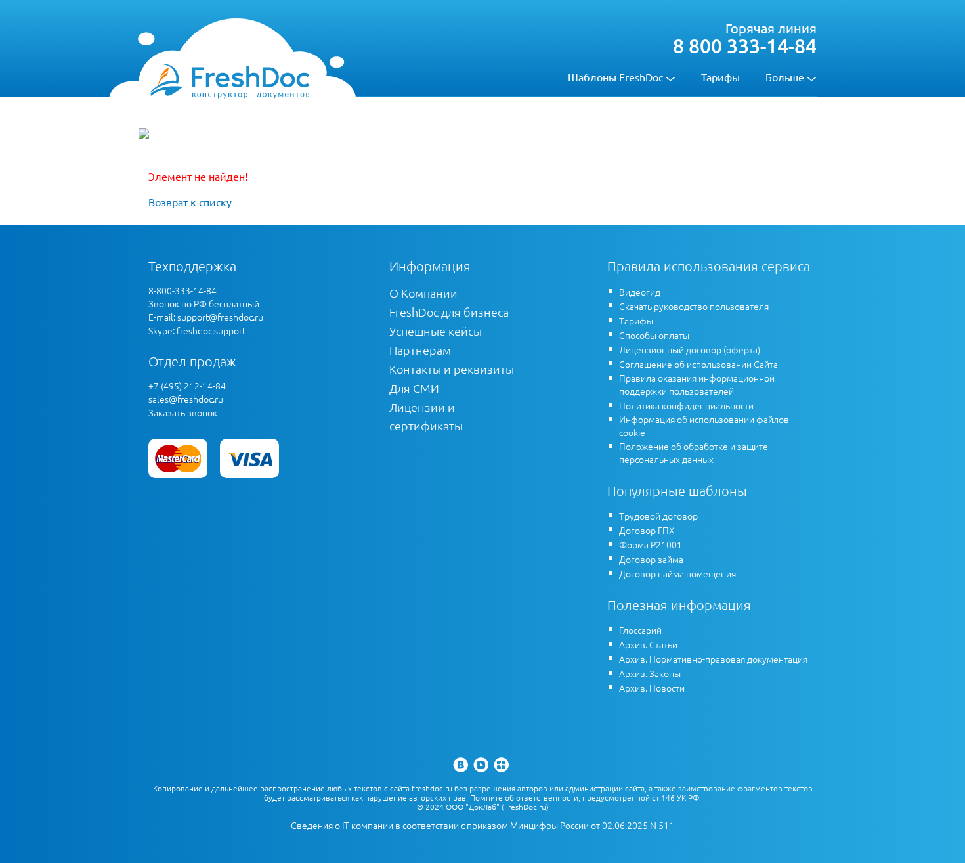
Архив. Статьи (648, 644)
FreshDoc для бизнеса (449, 311)
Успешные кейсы (435, 330)
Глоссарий (640, 629)
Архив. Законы (650, 673)
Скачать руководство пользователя (694, 306)
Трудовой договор (658, 515)
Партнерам (420, 349)
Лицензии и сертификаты (426, 416)
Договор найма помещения (677, 573)
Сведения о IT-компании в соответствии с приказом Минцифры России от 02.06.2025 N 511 (482, 825)
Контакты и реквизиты (451, 368)
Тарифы (720, 76)
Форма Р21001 (650, 544)
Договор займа (651, 558)
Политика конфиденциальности (686, 405)
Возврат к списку (190, 201)
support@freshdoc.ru (220, 316)
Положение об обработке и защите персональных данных (693, 452)
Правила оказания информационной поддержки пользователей (697, 384)
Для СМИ (414, 387)
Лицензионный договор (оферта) (689, 349)
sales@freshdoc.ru (185, 398)
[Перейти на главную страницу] (229, 80)
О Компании (423, 292)
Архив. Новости (652, 687)
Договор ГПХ (647, 530)
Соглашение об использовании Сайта (698, 363)
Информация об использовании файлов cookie (704, 425)
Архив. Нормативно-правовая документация (713, 658)
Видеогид (639, 291)
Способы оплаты (654, 335)
